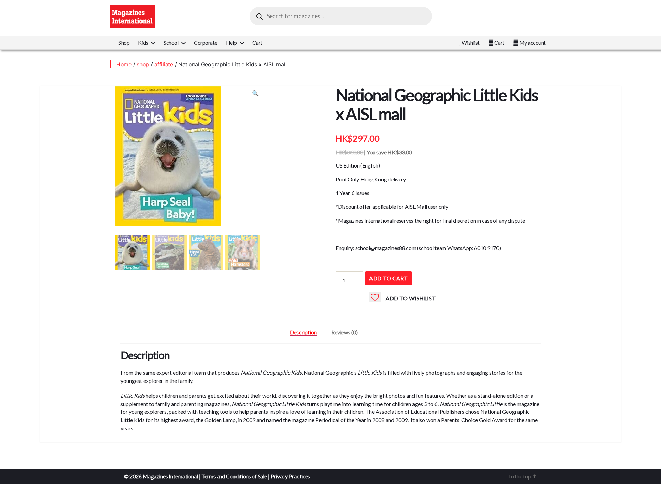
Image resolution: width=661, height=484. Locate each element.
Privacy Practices (290, 476)
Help (231, 42)
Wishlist (470, 42)
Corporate (205, 42)
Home (124, 64)
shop (143, 64)
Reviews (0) (344, 332)
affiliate (163, 64)
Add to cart (388, 278)
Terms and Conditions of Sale (234, 476)
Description (303, 332)
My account (532, 42)
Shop (123, 42)
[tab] (303, 332)
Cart (257, 42)
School (171, 42)
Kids (143, 42)
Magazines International (170, 476)
